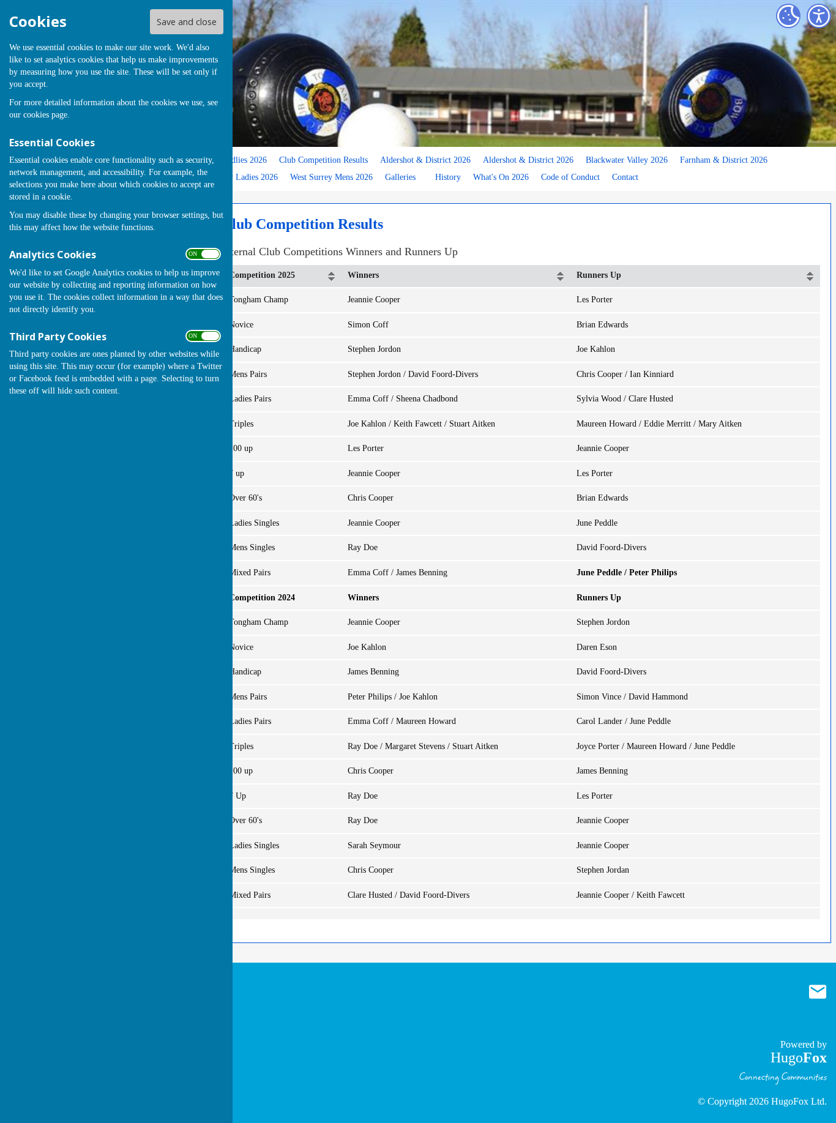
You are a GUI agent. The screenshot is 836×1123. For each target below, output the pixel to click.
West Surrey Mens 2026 (331, 177)
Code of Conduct (570, 177)
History (448, 177)
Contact (625, 177)
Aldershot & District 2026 (425, 160)
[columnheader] (281, 276)
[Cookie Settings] (788, 16)
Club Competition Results (323, 160)
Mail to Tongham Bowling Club (817, 991)
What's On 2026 (501, 177)
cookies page (45, 114)
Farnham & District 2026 (723, 160)
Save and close (187, 22)
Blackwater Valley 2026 (627, 160)
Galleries (400, 177)
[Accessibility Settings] (819, 16)
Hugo (799, 1057)
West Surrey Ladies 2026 (234, 177)
